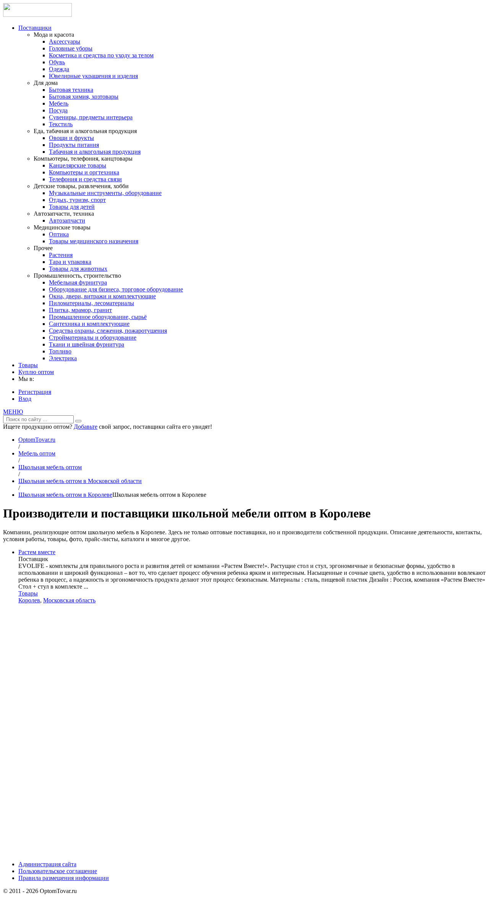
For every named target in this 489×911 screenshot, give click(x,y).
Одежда (59, 69)
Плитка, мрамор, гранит (80, 310)
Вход (24, 398)
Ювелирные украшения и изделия (93, 76)
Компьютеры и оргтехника (84, 172)
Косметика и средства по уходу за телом (101, 55)
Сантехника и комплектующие (89, 323)
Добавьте (85, 426)
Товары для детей (72, 206)
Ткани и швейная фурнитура (86, 344)
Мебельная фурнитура (78, 282)
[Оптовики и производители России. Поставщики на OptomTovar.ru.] (37, 14)
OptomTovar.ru (36, 439)
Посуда (58, 110)
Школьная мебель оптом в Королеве (65, 494)
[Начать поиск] (78, 421)
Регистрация (34, 392)
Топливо (60, 351)
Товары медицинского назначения (93, 241)
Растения (61, 255)
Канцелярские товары (77, 165)
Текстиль (61, 124)
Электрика (63, 358)
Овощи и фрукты (71, 138)
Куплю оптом (36, 372)
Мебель (58, 103)
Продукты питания (74, 145)
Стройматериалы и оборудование (92, 337)
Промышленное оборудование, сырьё (98, 317)
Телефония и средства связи (85, 179)
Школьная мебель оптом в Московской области (80, 481)
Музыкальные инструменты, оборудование (105, 193)
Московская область (69, 600)
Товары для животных (78, 268)
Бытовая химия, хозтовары (83, 96)
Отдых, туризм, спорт (77, 200)
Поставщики (35, 27)
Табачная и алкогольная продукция (95, 151)
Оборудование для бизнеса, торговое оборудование (116, 289)
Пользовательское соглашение (57, 871)
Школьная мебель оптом (50, 467)
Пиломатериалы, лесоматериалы (91, 303)
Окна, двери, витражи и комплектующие (102, 296)
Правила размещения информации (63, 878)
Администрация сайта (47, 864)
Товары (28, 365)
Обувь (57, 62)
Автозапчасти (67, 220)
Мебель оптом (36, 453)
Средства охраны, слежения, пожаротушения (108, 330)
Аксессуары (64, 41)
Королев (29, 600)
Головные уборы (70, 48)
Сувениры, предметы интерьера (91, 117)
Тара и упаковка (70, 262)
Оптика (59, 234)
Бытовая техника (71, 89)
